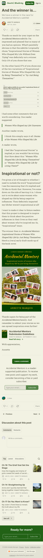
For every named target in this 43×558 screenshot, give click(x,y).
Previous (9, 414)
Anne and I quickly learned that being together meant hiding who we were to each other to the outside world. (15, 489)
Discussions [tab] (19, 459)
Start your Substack (17, 551)
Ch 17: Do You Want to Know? (16, 501)
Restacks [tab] (17, 430)
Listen (38, 23)
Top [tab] (4, 459)
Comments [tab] (7, 430)
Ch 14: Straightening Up (13, 485)
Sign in (38, 3)
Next (35, 414)
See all (6, 518)
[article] (21, 472)
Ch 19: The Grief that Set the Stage (15, 466)
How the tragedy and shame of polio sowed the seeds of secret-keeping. (14, 472)
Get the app (31, 551)
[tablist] (12, 430)
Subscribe (29, 3)
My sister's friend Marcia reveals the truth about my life (14, 505)
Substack (12, 555)
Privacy (21, 547)
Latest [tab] (10, 459)
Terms (27, 547)
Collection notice (35, 547)
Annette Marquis (13, 22)
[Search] (39, 458)
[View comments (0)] (12, 30)
